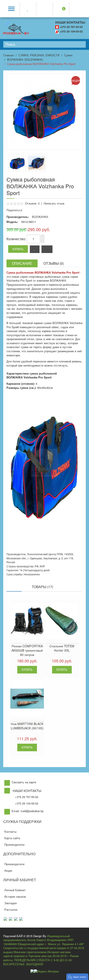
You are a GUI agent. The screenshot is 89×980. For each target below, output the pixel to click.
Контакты (10, 831)
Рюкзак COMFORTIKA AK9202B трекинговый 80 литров (27, 650)
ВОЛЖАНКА (40, 217)
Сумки (68, 55)
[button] (77, 976)
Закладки (10, 903)
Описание (22, 263)
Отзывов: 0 (32, 203)
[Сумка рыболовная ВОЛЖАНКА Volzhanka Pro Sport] (36, 163)
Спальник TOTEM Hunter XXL (61, 648)
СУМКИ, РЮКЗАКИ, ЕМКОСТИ (39, 55)
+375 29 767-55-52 (71, 27)
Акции (8, 870)
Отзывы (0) (53, 263)
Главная (8, 55)
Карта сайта (12, 838)
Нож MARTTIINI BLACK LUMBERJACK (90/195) (27, 726)
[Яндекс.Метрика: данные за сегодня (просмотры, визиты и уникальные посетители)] (46, 971)
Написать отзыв (54, 203)
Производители (14, 844)
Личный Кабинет (15, 890)
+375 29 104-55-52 (71, 31)
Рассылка (10, 909)
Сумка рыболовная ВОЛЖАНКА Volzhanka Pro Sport (41, 64)
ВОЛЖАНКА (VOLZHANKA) (25, 59)
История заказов (15, 896)
